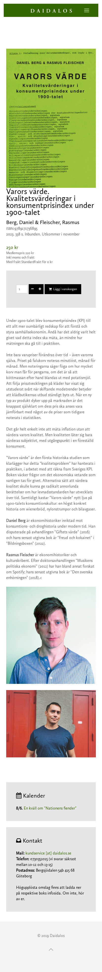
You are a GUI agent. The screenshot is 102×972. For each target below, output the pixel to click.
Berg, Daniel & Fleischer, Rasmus (42, 222)
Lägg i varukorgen (64, 289)
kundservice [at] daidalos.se (48, 853)
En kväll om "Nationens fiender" (50, 808)
